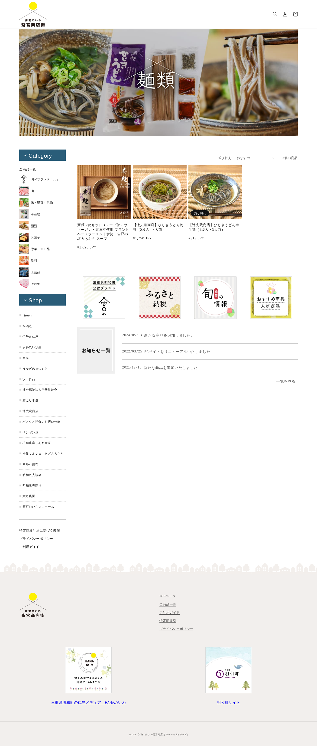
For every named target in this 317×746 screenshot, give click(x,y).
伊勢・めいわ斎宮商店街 (151, 734)
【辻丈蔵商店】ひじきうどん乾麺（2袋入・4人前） (158, 227)
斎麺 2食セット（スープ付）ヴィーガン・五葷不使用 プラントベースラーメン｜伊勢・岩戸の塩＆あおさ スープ (103, 232)
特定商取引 (167, 621)
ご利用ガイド (169, 612)
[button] (275, 14)
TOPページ (167, 596)
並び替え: (225, 158)
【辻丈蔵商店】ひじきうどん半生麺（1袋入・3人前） (213, 227)
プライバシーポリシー (176, 629)
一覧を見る (285, 381)
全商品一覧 (167, 604)
